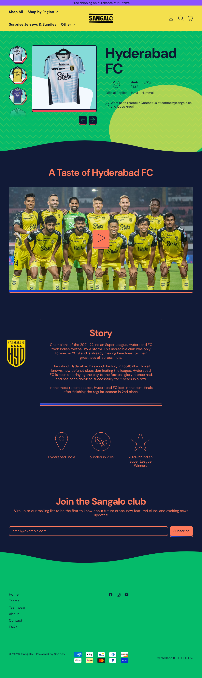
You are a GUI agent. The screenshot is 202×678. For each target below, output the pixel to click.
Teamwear (17, 607)
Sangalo (27, 654)
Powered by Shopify (50, 654)
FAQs (13, 627)
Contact (15, 620)
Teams (14, 601)
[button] (181, 18)
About (14, 614)
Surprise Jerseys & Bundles (32, 24)
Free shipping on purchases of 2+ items (101, 3)
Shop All (16, 11)
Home (14, 594)
